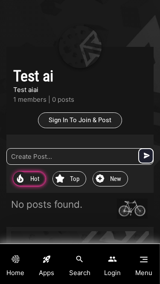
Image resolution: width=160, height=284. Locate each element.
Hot (28, 179)
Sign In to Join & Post (80, 120)
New (108, 179)
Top (67, 179)
